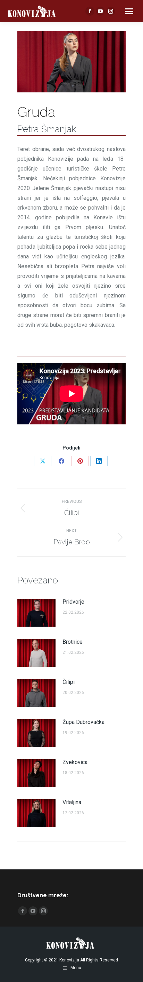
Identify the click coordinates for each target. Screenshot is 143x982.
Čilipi (68, 682)
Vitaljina (71, 802)
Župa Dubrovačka (83, 722)
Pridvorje (73, 601)
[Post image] (36, 613)
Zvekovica (74, 762)
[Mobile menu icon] (129, 11)
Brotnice (72, 642)
